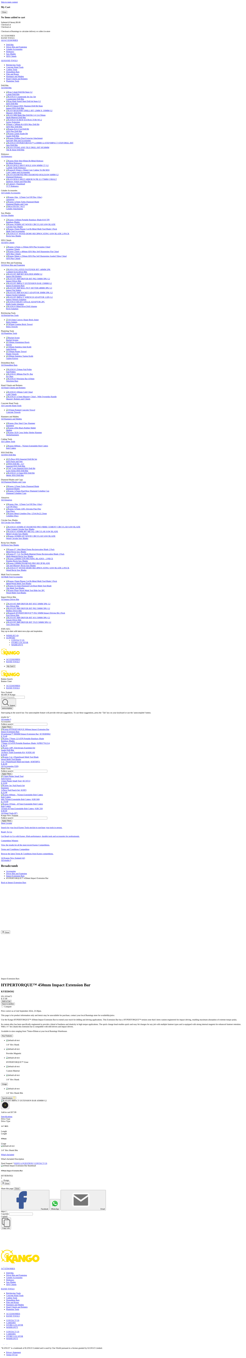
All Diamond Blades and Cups (13, 482)
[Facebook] (2, 1266)
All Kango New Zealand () (13, 858)
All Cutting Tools (8, 441)
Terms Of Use (12, 1355)
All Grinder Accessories (10, 193)
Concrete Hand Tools (14, 1295)
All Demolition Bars (9, 365)
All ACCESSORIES (9, 40)
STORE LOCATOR (19, 642)
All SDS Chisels (7, 242)
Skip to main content (9, 2)
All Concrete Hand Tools (11, 406)
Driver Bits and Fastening (16, 1275)
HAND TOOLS (13, 662)
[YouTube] (8, 1266)
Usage (4, 1084)
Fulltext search (7, 724)
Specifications (6, 1116)
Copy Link (6, 1228)
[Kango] (10, 655)
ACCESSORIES (13, 659)
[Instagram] (5, 1266)
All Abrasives (6, 500)
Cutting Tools (11, 1298)
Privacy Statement (13, 1352)
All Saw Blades (7, 215)
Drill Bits (10, 1273)
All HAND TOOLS (9, 60)
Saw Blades (11, 1282)
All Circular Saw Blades (11, 522)
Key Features (7, 1036)
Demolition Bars (12, 1300)
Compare (8, 1007)
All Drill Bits (6, 88)
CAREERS (11, 1323)
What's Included (7, 1155)
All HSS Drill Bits (8, 455)
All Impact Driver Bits (10, 599)
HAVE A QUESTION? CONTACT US (30, 1163)
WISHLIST (12, 635)
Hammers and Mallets (15, 1305)
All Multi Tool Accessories (12, 577)
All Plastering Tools (9, 333)
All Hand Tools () (9, 813)
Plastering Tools (12, 1309)
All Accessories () (9, 766)
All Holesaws (6, 156)
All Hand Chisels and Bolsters (13, 388)
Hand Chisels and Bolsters (17, 1307)
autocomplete (7, 708)
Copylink (5, 1214)
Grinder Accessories (14, 1277)
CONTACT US (17, 640)
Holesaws (10, 1280)
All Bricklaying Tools (10, 315)
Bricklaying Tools (13, 1293)
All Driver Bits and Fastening (13, 265)
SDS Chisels (11, 1284)
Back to (13, 882)
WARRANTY (17, 645)
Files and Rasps (12, 1302)
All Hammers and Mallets (11, 419)
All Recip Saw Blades (10, 545)
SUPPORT (10, 638)
